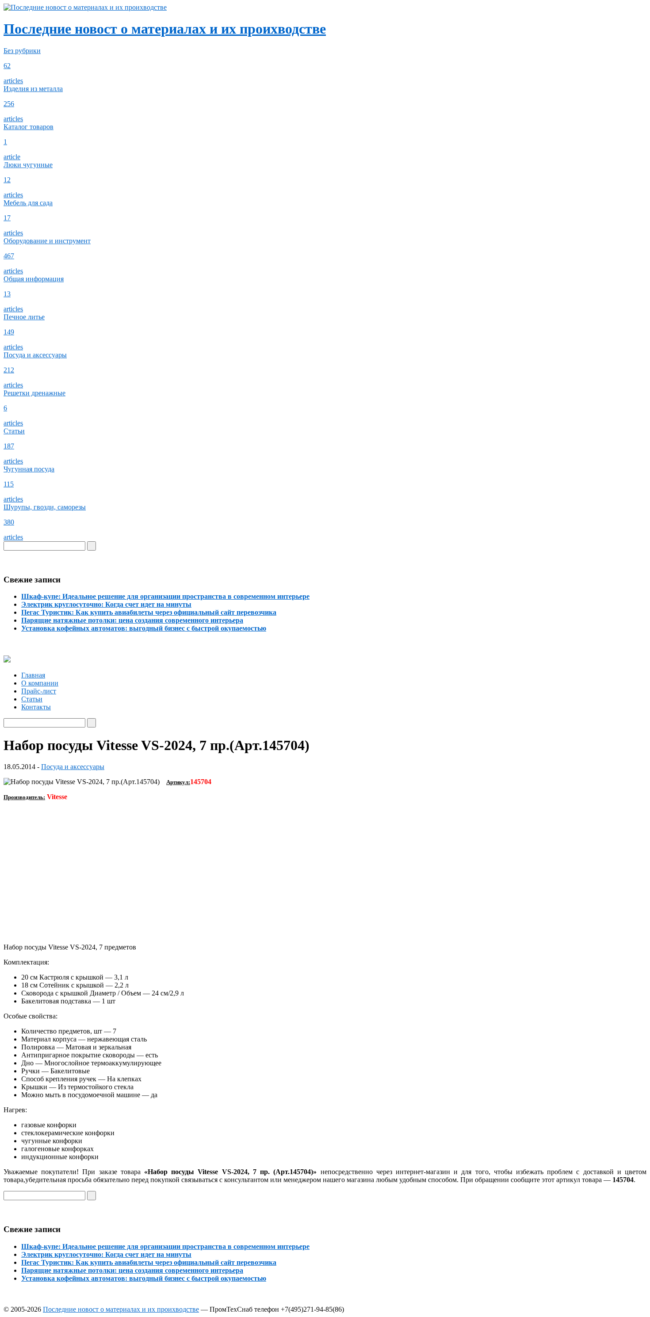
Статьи (31, 699)
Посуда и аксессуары (72, 766)
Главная (33, 675)
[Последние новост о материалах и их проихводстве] (85, 7)
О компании (39, 683)
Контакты (36, 707)
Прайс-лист (38, 691)
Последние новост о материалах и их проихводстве (165, 29)
